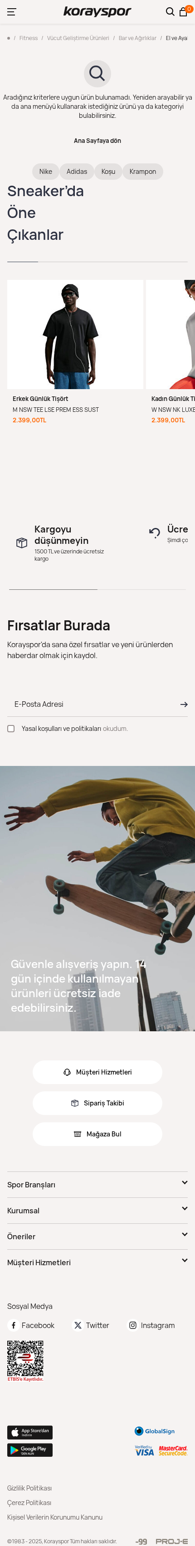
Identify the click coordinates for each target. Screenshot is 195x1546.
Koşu (108, 171)
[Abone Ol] (181, 704)
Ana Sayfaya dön (97, 141)
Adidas (77, 171)
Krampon (143, 171)
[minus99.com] (141, 1542)
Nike (45, 171)
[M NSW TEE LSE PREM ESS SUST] (75, 334)
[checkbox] (11, 728)
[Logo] (97, 11)
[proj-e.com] (172, 1541)
